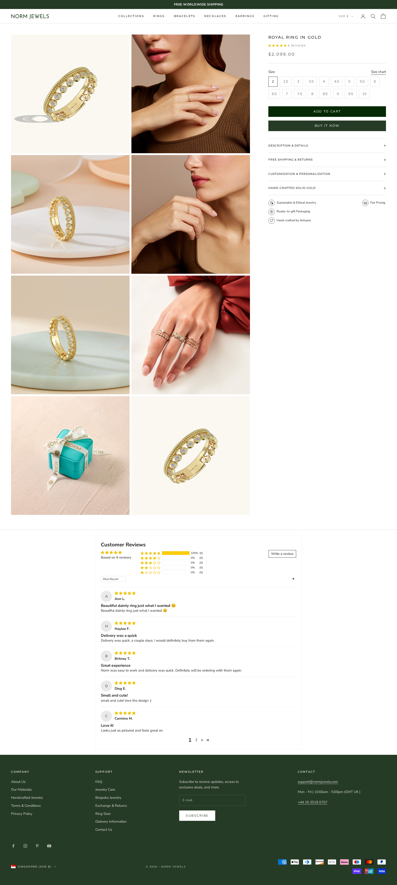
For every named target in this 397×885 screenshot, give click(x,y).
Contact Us (103, 829)
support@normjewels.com (318, 781)
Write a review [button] (282, 553)
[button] (278, 45)
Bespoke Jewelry (108, 797)
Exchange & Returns (111, 805)
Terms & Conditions (26, 805)
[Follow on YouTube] (49, 846)
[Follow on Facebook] (13, 846)
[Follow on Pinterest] (37, 846)
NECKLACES (215, 16)
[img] (125, 593)
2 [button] (196, 740)
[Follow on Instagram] (25, 846)
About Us (18, 781)
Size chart (378, 72)
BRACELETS (184, 16)
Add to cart (327, 112)
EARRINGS (244, 16)
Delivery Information (111, 821)
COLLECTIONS (131, 16)
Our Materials (21, 789)
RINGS (159, 16)
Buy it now (327, 126)
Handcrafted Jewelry (27, 797)
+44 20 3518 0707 (312, 802)
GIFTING (271, 16)
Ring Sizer (103, 813)
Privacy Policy (21, 813)
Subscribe (197, 815)
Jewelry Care (105, 789)
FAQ (98, 781)
